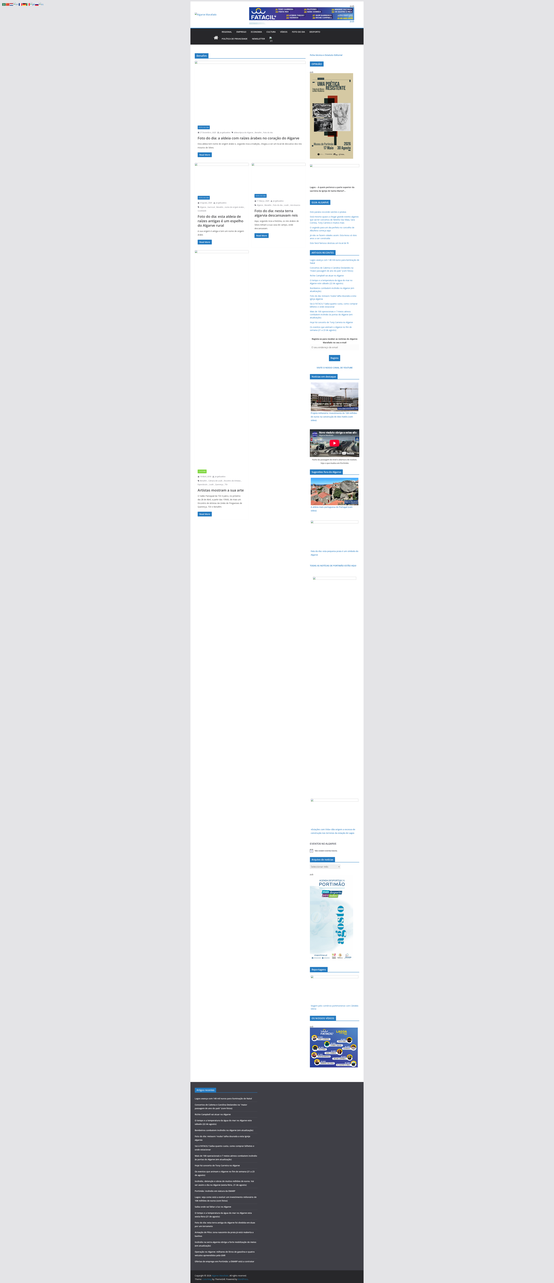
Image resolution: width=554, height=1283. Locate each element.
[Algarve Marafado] (216, 37)
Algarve (203, 207)
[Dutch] (11, 4)
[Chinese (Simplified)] (8, 4)
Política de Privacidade (234, 38)
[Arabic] (4, 4)
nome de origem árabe (234, 207)
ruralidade (202, 211)
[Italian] (28, 4)
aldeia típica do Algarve (243, 132)
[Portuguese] (271, 40)
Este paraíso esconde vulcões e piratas (328, 212)
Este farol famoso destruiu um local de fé (329, 243)
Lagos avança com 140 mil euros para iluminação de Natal (223, 1098)
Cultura (271, 31)
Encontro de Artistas (232, 481)
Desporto (314, 31)
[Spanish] (41, 4)
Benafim (258, 132)
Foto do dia (298, 31)
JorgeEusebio (225, 132)
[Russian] (37, 4)
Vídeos (283, 31)
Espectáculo (202, 484)
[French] (21, 4)
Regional (227, 31)
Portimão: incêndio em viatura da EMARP (215, 1191)
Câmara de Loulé (215, 481)
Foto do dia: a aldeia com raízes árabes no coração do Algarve (248, 138)
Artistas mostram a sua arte (221, 490)
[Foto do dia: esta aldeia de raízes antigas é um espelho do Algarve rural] (222, 178)
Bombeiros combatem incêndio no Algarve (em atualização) (224, 1130)
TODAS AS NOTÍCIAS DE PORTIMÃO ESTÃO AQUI (333, 565)
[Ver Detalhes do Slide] (334, 165)
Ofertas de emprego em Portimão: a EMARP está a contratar (224, 1261)
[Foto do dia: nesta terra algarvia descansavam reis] (279, 177)
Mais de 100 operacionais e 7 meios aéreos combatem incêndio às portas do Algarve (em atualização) (331, 314)
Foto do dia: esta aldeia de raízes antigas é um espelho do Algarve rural (220, 221)
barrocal (211, 207)
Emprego (241, 31)
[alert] (334, 850)
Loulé (286, 205)
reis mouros (295, 205)
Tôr (226, 484)
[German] (24, 4)
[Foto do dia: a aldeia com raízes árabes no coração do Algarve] (250, 92)
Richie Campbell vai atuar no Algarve (327, 275)
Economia (256, 31)
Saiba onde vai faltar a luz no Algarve (213, 1206)
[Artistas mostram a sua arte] (222, 358)
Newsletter (258, 38)
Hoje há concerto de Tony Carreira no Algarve (331, 322)
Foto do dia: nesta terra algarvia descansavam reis (276, 213)
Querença (219, 484)
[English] (16, 4)
